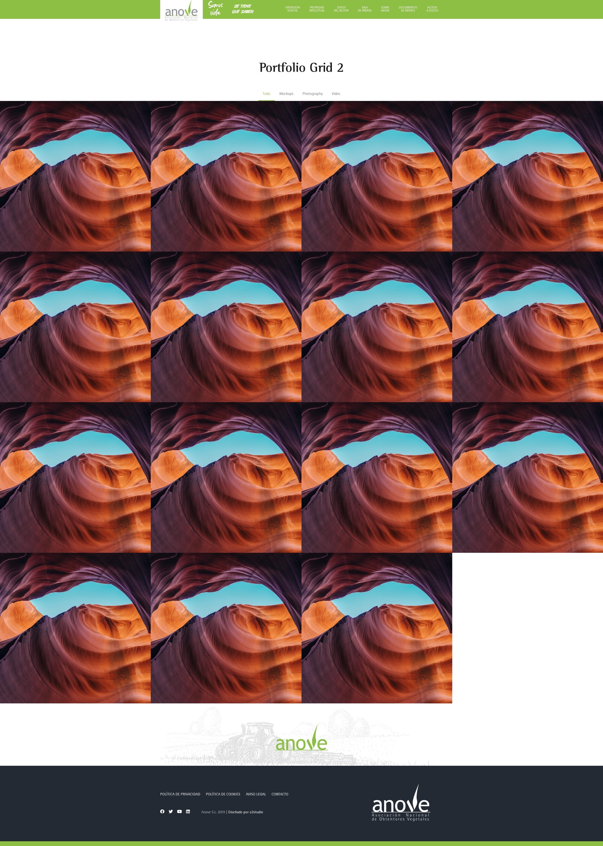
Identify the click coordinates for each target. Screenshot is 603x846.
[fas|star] (401, 803)
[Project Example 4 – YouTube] (75, 628)
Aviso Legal (256, 795)
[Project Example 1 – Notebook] (377, 176)
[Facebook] (162, 811)
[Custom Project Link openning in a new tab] (377, 628)
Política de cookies (223, 795)
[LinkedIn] (188, 811)
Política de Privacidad (180, 795)
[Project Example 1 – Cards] (75, 327)
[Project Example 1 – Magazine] (75, 176)
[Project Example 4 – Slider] (226, 628)
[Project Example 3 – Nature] (377, 477)
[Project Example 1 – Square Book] (226, 176)
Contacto (280, 795)
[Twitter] (171, 811)
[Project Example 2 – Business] (527, 327)
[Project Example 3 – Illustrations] (75, 477)
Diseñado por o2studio (245, 812)
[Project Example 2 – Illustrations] (226, 327)
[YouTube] (179, 811)
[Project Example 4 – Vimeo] (527, 477)
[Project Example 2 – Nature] (377, 327)
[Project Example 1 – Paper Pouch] (527, 176)
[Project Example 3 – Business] (226, 477)
